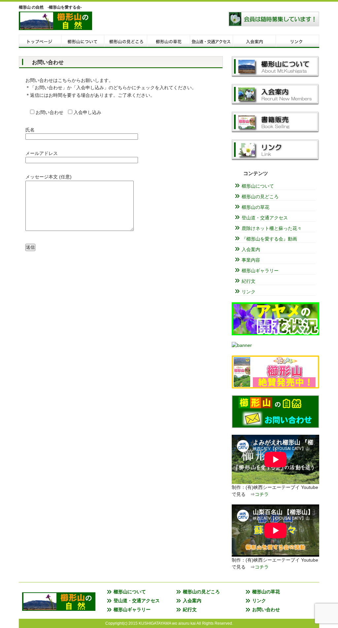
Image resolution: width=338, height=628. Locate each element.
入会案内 (254, 41)
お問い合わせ (266, 609)
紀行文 (248, 281)
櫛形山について (83, 41)
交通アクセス (211, 41)
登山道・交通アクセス (265, 217)
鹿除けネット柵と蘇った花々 (272, 228)
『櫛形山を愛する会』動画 (269, 238)
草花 (169, 41)
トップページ (40, 41)
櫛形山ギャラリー (260, 270)
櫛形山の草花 (255, 207)
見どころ (126, 41)
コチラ (262, 494)
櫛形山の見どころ (260, 196)
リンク (297, 41)
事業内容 (251, 260)
